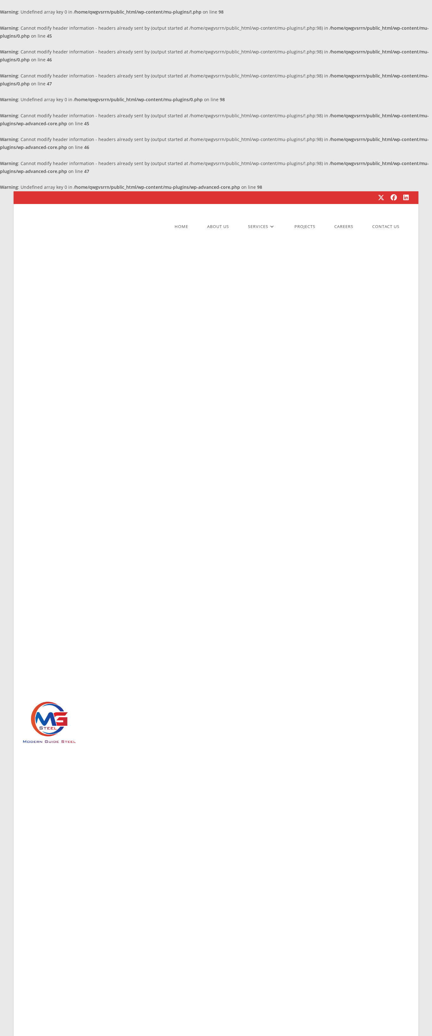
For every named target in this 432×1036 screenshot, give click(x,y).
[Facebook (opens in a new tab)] (393, 197)
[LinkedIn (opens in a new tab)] (404, 197)
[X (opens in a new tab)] (381, 197)
